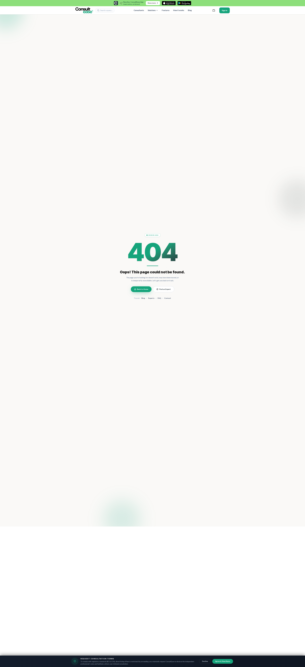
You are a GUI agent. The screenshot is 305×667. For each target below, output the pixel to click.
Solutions (152, 10)
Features (165, 10)
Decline (205, 661)
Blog (190, 10)
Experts (151, 298)
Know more (152, 3)
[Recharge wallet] (213, 10)
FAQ (159, 298)
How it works (178, 10)
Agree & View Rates (222, 661)
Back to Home (142, 289)
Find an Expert (165, 289)
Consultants (139, 10)
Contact (167, 298)
